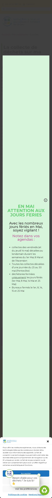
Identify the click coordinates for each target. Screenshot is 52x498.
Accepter (26, 473)
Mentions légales (36, 495)
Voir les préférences (26, 489)
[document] (26, 249)
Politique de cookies (17, 495)
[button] (47, 441)
